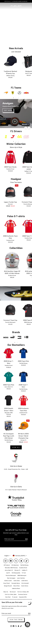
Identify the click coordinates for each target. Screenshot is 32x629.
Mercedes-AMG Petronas (11, 568)
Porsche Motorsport (11, 575)
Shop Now (8, 123)
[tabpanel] (6, 93)
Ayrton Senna (24, 586)
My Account (13, 592)
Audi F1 (8, 573)
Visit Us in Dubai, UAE (23, 592)
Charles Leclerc (8, 580)
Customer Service (22, 594)
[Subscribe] (29, 613)
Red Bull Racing (24, 565)
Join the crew (16, 620)
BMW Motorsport (22, 575)
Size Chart (8, 597)
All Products (7, 565)
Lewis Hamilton (21, 578)
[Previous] (25, 128)
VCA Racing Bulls (16, 573)
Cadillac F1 (24, 570)
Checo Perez (16, 586)
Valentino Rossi (16, 588)
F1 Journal (14, 597)
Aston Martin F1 (9, 570)
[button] (27, 624)
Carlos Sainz (17, 580)
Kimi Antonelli (25, 583)
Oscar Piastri (6, 583)
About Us (5, 592)
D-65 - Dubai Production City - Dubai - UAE (16, 469)
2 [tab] (16, 98)
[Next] (29, 128)
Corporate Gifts (23, 597)
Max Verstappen (11, 578)
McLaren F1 (17, 570)
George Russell (8, 586)
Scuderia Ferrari (23, 568)
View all (16, 447)
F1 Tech (24, 573)
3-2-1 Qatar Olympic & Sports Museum (16, 490)
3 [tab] (18, 98)
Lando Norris (24, 580)
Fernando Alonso (15, 583)
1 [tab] (13, 98)
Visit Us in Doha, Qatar (10, 594)
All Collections (15, 565)
